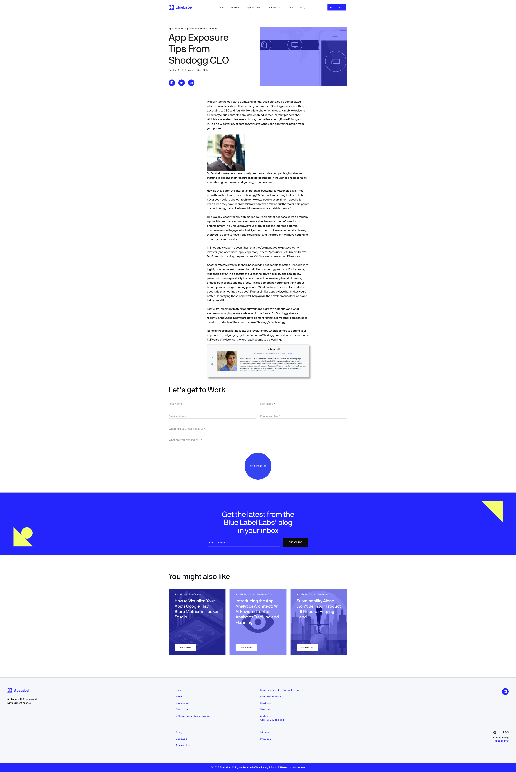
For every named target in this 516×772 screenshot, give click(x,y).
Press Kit (183, 745)
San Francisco (270, 696)
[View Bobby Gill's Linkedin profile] (212, 357)
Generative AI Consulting (279, 690)
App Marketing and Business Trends (193, 28)
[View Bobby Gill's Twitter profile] (212, 364)
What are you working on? (185, 439)
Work (222, 7)
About (291, 7)
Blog (302, 7)
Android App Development (272, 718)
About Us (182, 709)
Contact (181, 738)
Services (236, 7)
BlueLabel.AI (274, 7)
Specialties (253, 7)
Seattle (265, 703)
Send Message (258, 466)
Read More (185, 647)
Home (179, 690)
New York (266, 709)
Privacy (265, 738)
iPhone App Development (193, 716)
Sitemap (265, 732)
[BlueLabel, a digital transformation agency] (180, 7)
